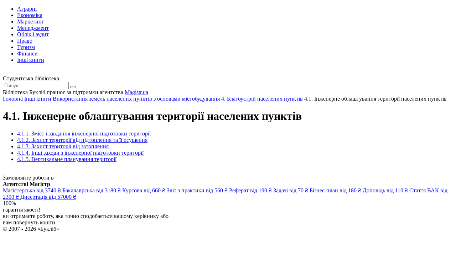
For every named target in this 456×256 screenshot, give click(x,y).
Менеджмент (33, 28)
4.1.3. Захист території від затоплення (63, 146)
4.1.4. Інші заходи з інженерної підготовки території (80, 153)
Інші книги (30, 60)
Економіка (29, 15)
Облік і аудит (33, 34)
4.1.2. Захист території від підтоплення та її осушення (82, 140)
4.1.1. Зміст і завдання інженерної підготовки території (84, 133)
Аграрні (27, 9)
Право (24, 41)
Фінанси (27, 53)
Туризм (26, 47)
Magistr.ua (136, 92)
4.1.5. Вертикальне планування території (66, 159)
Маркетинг (30, 21)
